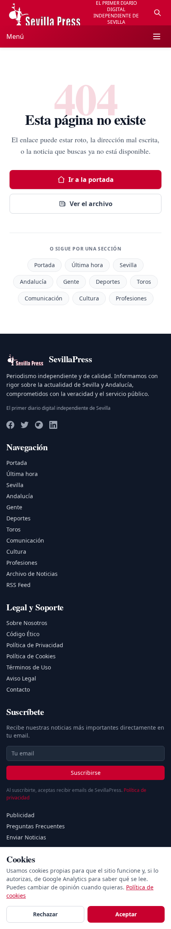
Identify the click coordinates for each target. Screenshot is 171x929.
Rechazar (45, 914)
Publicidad (20, 815)
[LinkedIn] (53, 425)
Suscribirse (86, 772)
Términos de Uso (28, 667)
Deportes (108, 281)
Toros (144, 281)
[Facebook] (10, 425)
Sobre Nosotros (26, 623)
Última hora (87, 265)
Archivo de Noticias (32, 573)
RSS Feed (18, 585)
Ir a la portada (91, 179)
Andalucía (33, 281)
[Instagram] (39, 425)
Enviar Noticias (26, 837)
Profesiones (131, 298)
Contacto (18, 689)
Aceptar (126, 914)
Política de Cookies (31, 656)
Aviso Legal (21, 678)
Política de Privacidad (34, 645)
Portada (44, 265)
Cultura (89, 298)
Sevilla (128, 265)
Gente (71, 281)
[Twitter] (25, 425)
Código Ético (22, 634)
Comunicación (43, 298)
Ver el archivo (91, 203)
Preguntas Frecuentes (35, 826)
